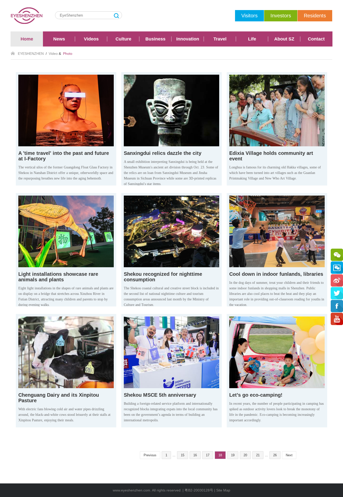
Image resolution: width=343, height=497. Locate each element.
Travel (219, 38)
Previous (150, 455)
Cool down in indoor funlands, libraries (276, 274)
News (59, 38)
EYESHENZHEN (31, 54)
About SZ (284, 38)
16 (195, 455)
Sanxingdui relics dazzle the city (162, 153)
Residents (315, 15)
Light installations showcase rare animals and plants (58, 276)
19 (233, 455)
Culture (123, 38)
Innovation (187, 38)
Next (289, 455)
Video (53, 54)
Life (252, 38)
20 (245, 455)
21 (258, 455)
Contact (316, 38)
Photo (67, 54)
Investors (280, 15)
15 (182, 455)
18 (220, 455)
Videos (91, 38)
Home (27, 38)
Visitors (249, 15)
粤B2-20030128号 (199, 490)
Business (155, 38)
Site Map (223, 490)
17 (207, 455)
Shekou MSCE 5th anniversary (160, 395)
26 (275, 455)
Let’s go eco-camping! (255, 395)
